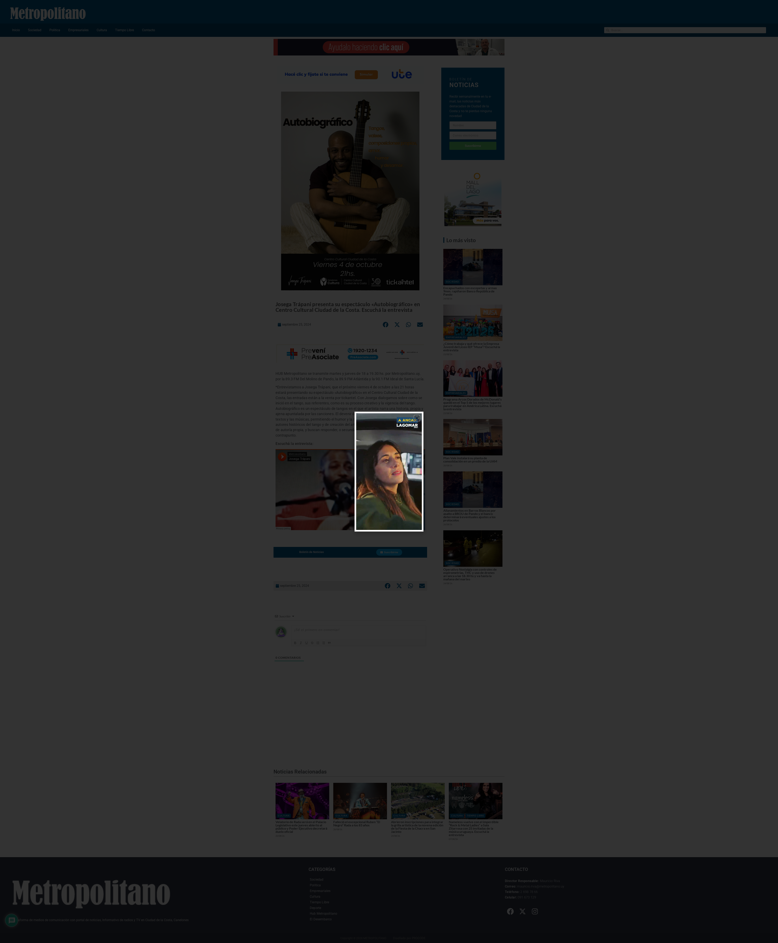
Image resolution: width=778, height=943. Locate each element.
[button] (417, 418)
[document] (389, 471)
